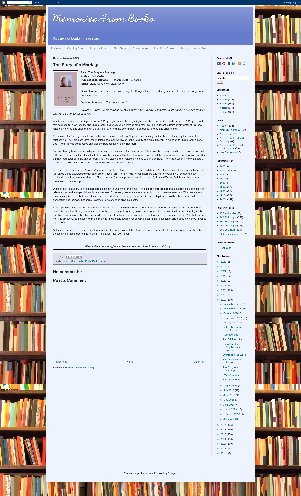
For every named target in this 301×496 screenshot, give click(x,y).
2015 (224, 434)
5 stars (223, 112)
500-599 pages (228, 229)
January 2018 (231, 419)
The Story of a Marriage (230, 369)
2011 (223, 453)
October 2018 (231, 313)
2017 (224, 424)
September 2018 (233, 318)
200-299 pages (228, 217)
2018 (224, 299)
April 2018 (229, 404)
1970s (223, 178)
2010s (88, 261)
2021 (224, 285)
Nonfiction (225, 134)
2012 (224, 448)
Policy (184, 48)
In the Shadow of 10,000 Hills (232, 328)
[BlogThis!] (70, 257)
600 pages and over (231, 234)
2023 (224, 276)
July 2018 (229, 390)
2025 (224, 266)
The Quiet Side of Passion (232, 361)
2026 (224, 261)
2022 (224, 280)
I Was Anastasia (231, 374)
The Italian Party (232, 379)
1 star (65, 261)
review (104, 261)
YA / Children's (228, 152)
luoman (149, 473)
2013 (224, 443)
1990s (223, 187)
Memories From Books (103, 20)
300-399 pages (228, 221)
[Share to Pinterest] (80, 257)
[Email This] (67, 257)
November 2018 (232, 308)
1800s (223, 166)
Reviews (56, 48)
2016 (224, 429)
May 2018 (229, 399)
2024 (224, 271)
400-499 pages (228, 225)
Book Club (225, 247)
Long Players (129, 136)
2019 (224, 295)
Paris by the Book (232, 322)
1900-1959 (226, 170)
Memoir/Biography (230, 129)
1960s (223, 174)
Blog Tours (120, 48)
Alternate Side (230, 334)
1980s (223, 182)
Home (130, 361)
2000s (223, 191)
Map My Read (98, 48)
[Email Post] (61, 256)
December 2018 (232, 303)
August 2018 (230, 385)
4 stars (223, 107)
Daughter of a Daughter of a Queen (232, 347)
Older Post (199, 361)
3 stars (223, 103)
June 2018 (229, 395)
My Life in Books (164, 48)
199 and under (76, 261)
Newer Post (60, 361)
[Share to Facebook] (77, 257)
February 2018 (232, 414)
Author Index (140, 48)
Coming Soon (75, 48)
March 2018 (230, 409)
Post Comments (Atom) (81, 367)
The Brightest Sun (233, 339)
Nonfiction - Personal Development (231, 146)
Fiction (95, 261)
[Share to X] (74, 257)
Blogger (172, 473)
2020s (223, 199)
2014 (224, 439)
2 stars (223, 99)
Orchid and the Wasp (234, 354)
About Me (200, 48)
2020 (224, 290)
